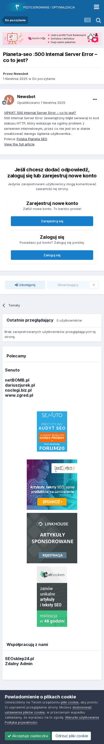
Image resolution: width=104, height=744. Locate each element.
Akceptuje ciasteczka (29, 736)
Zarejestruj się (52, 221)
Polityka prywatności (21, 722)
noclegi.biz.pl (18, 390)
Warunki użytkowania (82, 717)
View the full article (19, 144)
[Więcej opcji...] (95, 100)
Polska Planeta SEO (32, 139)
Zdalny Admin (19, 663)
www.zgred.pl (19, 395)
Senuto (12, 370)
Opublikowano (41, 103)
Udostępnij (26, 285)
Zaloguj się (52, 255)
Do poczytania (43, 79)
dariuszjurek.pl (20, 385)
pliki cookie (70, 702)
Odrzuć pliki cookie (71, 736)
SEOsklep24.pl (19, 658)
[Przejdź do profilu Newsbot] (9, 100)
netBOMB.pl (17, 380)
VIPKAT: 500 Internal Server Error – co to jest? (40, 113)
